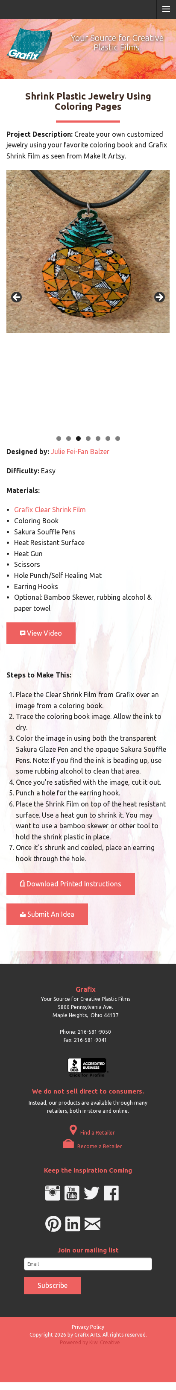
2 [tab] (68, 438)
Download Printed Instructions (73, 884)
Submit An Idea (50, 914)
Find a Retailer (97, 1132)
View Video (43, 633)
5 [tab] (98, 438)
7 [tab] (117, 438)
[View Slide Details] (91, 251)
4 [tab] (88, 438)
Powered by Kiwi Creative (90, 1342)
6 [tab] (108, 438)
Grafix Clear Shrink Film (50, 509)
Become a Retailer (99, 1146)
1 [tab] (58, 438)
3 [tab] (78, 438)
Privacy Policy (88, 1327)
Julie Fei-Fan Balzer (80, 451)
